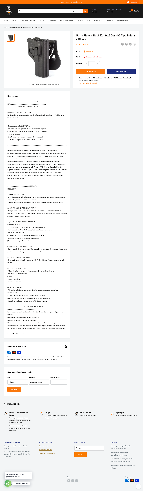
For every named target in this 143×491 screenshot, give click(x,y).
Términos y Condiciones (47, 453)
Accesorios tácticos (28, 21)
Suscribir (80, 454)
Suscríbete (133, 2)
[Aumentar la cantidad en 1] (97, 63)
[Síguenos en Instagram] (72, 480)
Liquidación (110, 21)
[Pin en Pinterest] (126, 44)
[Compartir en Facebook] (122, 44)
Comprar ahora (121, 71)
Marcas (14, 21)
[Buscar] (85, 11)
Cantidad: (79, 63)
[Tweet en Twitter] (130, 44)
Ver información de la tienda (88, 83)
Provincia (32, 377)
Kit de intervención (66, 21)
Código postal (54, 377)
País (8, 377)
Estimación (14, 389)
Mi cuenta (110, 12)
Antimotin (53, 21)
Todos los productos (15, 27)
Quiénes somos (44, 446)
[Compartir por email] (134, 44)
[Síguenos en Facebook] (68, 480)
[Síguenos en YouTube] (76, 480)
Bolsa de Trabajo (122, 21)
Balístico (41, 21)
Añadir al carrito (91, 71)
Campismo (80, 21)
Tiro (88, 21)
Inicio (6, 21)
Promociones (97, 21)
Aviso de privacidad (45, 449)
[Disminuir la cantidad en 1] (86, 63)
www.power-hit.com (82, 44)
